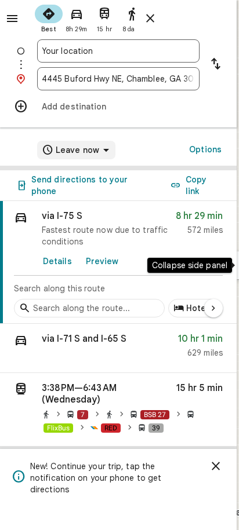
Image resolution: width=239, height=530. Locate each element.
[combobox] (118, 51)
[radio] (49, 17)
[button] (118, 348)
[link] (118, 262)
